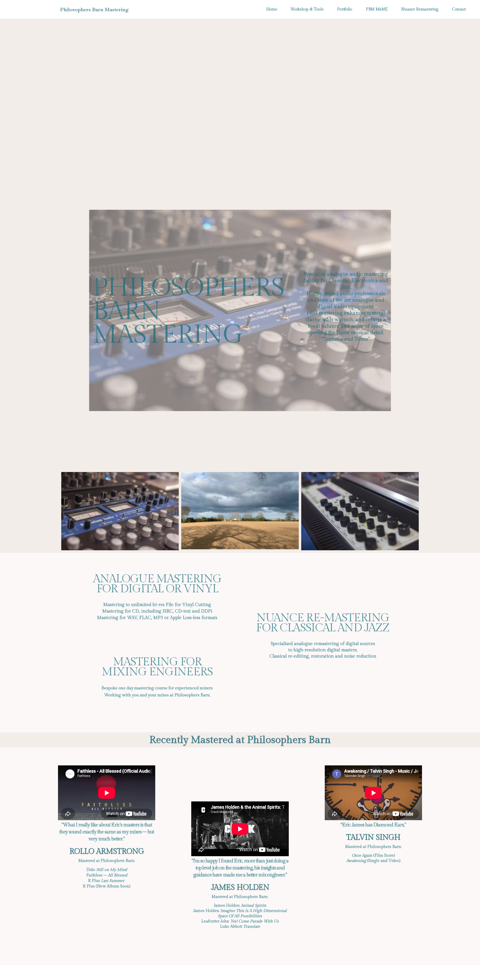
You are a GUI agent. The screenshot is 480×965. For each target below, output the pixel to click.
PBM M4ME (377, 9)
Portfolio (344, 9)
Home (271, 9)
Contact (459, 9)
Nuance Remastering (419, 9)
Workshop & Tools (306, 9)
